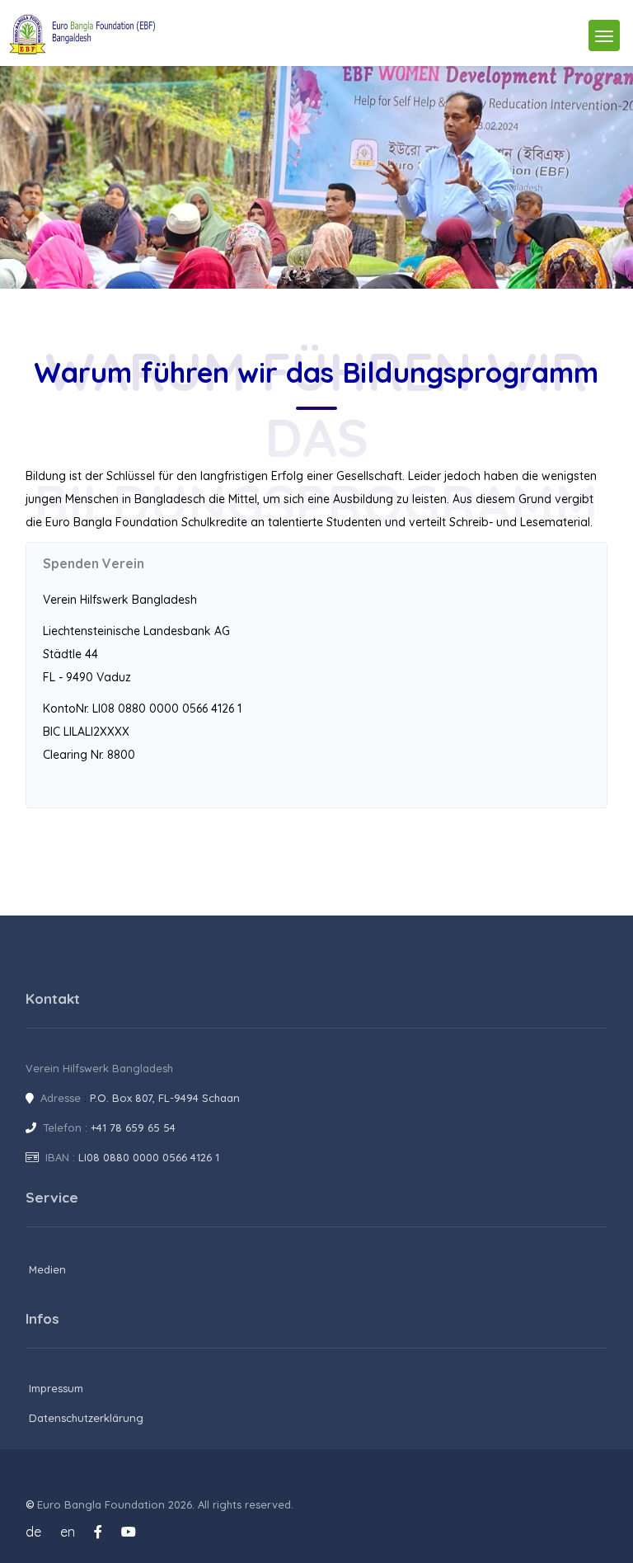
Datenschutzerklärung (86, 1417)
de (33, 1531)
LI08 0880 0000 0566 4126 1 (148, 1157)
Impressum (56, 1388)
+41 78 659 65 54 (133, 1127)
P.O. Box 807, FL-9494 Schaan (165, 1097)
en (67, 1531)
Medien (47, 1269)
